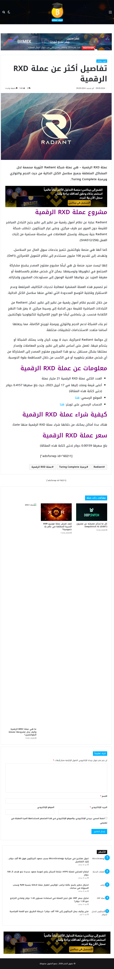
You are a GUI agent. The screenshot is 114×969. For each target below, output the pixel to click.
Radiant (98, 467)
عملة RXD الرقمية (41, 467)
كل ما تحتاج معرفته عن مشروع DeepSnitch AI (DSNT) (92, 525)
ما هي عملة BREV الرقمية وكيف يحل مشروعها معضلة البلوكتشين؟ (22, 732)
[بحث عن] (3, 13)
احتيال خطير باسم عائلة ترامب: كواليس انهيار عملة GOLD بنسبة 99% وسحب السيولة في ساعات (51, 886)
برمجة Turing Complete (72, 467)
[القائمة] (110, 13)
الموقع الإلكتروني (45, 807)
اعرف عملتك (101, 61)
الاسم (103, 796)
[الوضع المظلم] (8, 13)
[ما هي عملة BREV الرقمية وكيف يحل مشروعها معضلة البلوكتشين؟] (20, 614)
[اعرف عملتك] (57, 12)
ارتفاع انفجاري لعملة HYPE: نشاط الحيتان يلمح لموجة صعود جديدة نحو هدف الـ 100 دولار (48, 873)
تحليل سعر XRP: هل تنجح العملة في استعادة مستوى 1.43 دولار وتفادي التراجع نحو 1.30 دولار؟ (49, 899)
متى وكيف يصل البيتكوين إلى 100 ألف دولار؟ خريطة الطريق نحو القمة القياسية (49, 911)
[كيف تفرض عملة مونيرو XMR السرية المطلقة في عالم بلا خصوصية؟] (56, 512)
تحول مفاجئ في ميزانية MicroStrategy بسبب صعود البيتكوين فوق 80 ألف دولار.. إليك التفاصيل (48, 860)
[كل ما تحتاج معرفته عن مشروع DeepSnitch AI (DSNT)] (91, 512)
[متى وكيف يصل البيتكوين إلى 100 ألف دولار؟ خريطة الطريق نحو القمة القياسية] (99, 915)
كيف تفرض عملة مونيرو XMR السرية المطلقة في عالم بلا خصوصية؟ (57, 526)
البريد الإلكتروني (98, 807)
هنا (77, 398)
